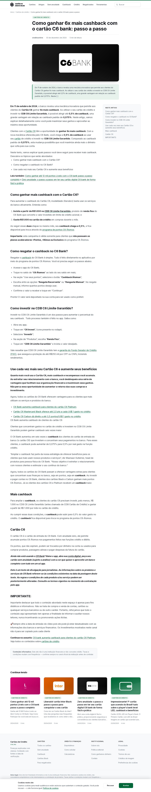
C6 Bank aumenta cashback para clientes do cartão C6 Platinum (44, 407)
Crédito (77, 5)
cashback (26, 257)
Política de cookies (51, 788)
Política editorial (97, 750)
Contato (94, 758)
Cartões (32, 5)
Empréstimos (69, 745)
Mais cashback (111, 131)
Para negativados (44, 763)
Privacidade (123, 745)
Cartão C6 (30, 131)
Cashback (66, 5)
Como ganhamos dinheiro (101, 754)
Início (12, 12)
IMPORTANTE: (110, 137)
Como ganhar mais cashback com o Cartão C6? (119, 112)
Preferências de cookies (128, 763)
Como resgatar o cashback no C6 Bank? (121, 117)
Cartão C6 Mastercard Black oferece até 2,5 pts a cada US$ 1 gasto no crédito (51, 411)
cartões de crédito (50, 641)
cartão (17, 138)
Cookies (121, 750)
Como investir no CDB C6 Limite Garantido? (117, 121)
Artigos (41, 5)
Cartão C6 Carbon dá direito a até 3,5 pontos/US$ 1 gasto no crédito (47, 416)
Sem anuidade (53, 5)
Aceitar (126, 785)
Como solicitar (69, 750)
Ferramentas (101, 5)
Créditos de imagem (126, 758)
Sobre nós (95, 745)
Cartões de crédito (22, 12)
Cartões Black (42, 758)
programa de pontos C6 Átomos (58, 229)
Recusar (110, 785)
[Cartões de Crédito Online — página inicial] (17, 4)
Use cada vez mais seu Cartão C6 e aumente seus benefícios (119, 126)
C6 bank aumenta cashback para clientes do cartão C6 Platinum (64, 637)
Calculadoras (69, 754)
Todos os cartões (44, 745)
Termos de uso (124, 754)
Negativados (88, 5)
